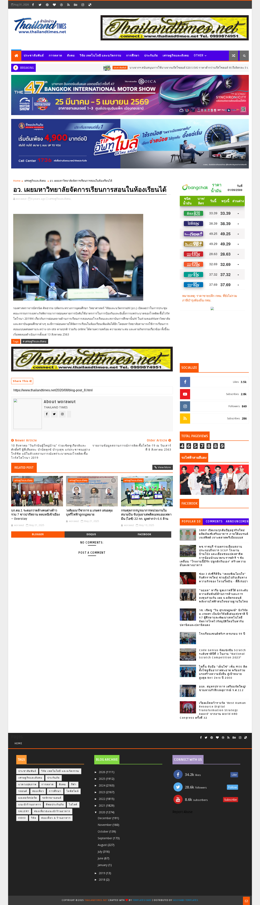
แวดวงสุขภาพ (27, 784)
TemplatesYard (142, 900)
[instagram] (83, 5)
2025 (102, 779)
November (105, 825)
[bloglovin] (54, 5)
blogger (38, 534)
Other (199, 55)
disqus (91, 534)
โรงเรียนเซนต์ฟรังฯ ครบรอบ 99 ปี (222, 633)
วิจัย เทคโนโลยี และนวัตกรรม (100, 55)
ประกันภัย (151, 55)
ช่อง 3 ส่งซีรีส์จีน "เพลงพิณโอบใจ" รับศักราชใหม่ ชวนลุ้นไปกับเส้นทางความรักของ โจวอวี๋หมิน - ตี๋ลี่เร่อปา (223, 577)
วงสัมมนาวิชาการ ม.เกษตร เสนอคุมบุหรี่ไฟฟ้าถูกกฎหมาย (89, 512)
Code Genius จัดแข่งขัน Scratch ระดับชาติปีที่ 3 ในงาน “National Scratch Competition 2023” (222, 654)
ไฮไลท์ (73, 804)
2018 (102, 879)
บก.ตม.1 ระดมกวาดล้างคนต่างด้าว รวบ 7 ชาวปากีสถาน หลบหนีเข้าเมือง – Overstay (35, 515)
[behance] (76, 5)
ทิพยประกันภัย (55, 804)
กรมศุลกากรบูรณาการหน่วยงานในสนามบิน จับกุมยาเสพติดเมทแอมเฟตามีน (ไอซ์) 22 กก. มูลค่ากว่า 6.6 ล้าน (146, 515)
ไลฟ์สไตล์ (72, 791)
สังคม (71, 55)
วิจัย (33, 818)
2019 (102, 873)
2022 (102, 799)
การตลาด (55, 55)
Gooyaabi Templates (185, 900)
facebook (144, 534)
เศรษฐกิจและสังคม (176, 55)
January (103, 865)
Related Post (24, 467)
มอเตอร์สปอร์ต (27, 797)
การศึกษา (132, 55)
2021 (102, 805)
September (105, 838)
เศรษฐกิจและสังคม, (60, 199)
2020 (102, 812)
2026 (102, 772)
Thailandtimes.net (96, 900)
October (103, 831)
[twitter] (40, 5)
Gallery (23, 811)
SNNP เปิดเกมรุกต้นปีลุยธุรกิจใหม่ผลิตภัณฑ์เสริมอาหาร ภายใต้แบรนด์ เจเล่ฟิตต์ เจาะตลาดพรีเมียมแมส (223, 534)
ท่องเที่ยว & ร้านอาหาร (55, 818)
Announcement (237, 522)
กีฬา (74, 784)
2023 (102, 792)
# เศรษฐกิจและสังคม (35, 341)
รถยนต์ (22, 791)
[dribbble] (61, 5)
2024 (102, 785)
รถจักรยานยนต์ (52, 797)
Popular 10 (191, 521)
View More (164, 467)
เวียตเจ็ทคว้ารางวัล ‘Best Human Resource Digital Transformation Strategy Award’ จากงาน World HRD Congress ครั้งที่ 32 (213, 710)
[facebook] (33, 5)
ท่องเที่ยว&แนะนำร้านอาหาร (52, 811)
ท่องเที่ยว (38, 791)
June (101, 858)
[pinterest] (47, 5)
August (103, 845)
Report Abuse (182, 812)
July (100, 851)
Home (17, 180)
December (105, 818)
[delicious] (90, 5)
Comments (214, 521)
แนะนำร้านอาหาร (29, 804)
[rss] (68, 5)
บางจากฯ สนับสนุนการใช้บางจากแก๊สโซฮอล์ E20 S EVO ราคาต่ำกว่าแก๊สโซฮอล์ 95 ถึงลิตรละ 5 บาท (167, 67)
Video (22, 818)
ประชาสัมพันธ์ (34, 55)
